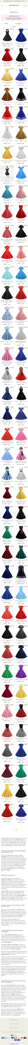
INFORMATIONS (14, 1019)
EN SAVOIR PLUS (14, 1023)
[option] (14, 1)
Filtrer (6, 23)
